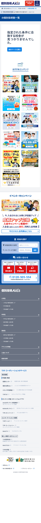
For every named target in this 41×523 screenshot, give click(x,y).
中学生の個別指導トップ (9, 319)
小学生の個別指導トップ (9, 302)
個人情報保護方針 (7, 468)
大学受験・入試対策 (8, 338)
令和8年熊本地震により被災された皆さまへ (18, 12)
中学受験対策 (6, 306)
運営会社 (5, 465)
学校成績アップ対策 (8, 309)
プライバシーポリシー (27, 468)
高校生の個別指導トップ (9, 335)
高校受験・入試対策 (8, 322)
